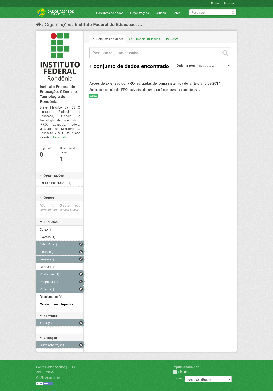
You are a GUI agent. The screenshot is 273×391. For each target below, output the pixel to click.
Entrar (215, 3)
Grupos (161, 13)
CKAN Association (48, 377)
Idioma (178, 378)
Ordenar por (185, 65)
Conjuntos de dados (109, 13)
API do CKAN (45, 372)
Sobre (177, 13)
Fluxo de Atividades (146, 39)
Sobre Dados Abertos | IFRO (55, 367)
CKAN (180, 371)
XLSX (93, 96)
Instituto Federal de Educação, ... (108, 24)
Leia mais (59, 137)
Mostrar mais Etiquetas (56, 304)
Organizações (139, 13)
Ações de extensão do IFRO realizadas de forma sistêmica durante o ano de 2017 (154, 83)
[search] (225, 53)
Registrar (229, 3)
